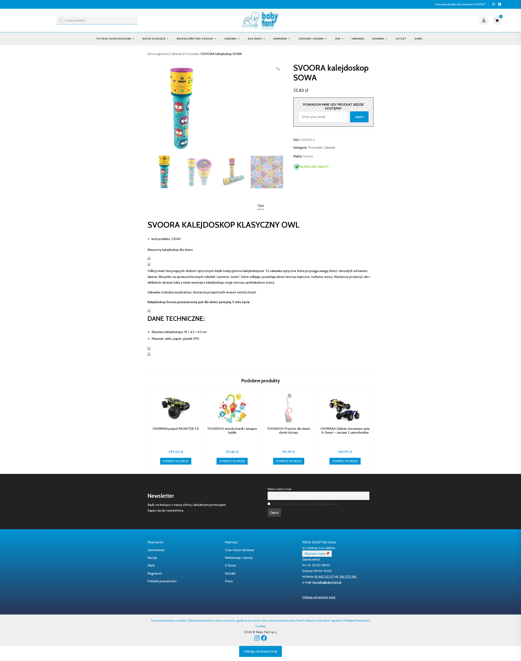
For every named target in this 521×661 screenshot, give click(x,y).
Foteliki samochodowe (114, 38)
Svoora (308, 156)
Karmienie (280, 38)
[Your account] (484, 20)
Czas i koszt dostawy (239, 550)
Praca (229, 581)
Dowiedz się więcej (175, 461)
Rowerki (378, 38)
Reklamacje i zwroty (239, 558)
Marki (151, 565)
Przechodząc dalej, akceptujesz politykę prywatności (306, 504)
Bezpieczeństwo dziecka (195, 38)
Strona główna (158, 54)
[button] (278, 69)
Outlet (401, 38)
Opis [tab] (260, 205)
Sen (337, 38)
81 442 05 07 (324, 577)
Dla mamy (255, 38)
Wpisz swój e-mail (279, 489)
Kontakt (230, 573)
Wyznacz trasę (315, 554)
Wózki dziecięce (153, 38)
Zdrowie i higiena (311, 38)
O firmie (230, 565)
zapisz (359, 117)
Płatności (231, 542)
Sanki (418, 38)
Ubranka (358, 38)
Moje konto (155, 542)
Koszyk (152, 558)
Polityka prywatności (162, 581)
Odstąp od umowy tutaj (318, 597)
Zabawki (230, 38)
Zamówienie (156, 550)
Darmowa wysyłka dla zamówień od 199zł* (460, 4)
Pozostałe (192, 54)
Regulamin (155, 573)
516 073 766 (347, 577)
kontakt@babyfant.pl (327, 582)
